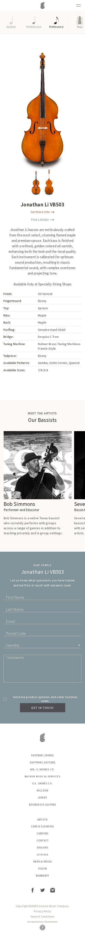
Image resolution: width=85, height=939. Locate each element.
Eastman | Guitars (42, 762)
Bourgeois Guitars (42, 804)
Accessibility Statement (42, 921)
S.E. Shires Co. (42, 783)
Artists (42, 819)
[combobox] (6, 646)
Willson (42, 790)
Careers (42, 833)
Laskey (42, 797)
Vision (42, 868)
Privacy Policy (42, 911)
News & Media (42, 861)
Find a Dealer (40, 219)
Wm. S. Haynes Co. (42, 769)
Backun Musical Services (42, 776)
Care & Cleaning (42, 826)
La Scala (43, 854)
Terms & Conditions (43, 916)
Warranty (42, 875)
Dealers (42, 847)
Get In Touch (42, 708)
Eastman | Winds (42, 755)
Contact (42, 840)
